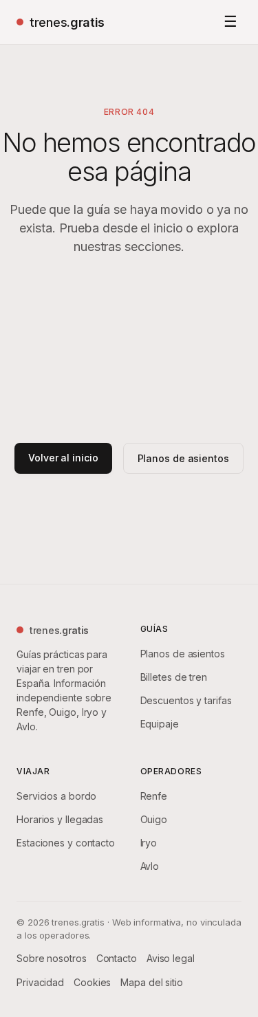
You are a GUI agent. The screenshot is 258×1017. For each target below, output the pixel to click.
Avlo (150, 866)
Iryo (149, 843)
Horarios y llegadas (60, 819)
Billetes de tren (173, 677)
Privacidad (40, 982)
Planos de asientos (183, 458)
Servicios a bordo (56, 796)
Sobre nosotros (52, 958)
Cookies (92, 982)
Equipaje (159, 724)
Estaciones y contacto (66, 843)
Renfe (154, 796)
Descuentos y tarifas (186, 700)
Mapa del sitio (151, 982)
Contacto (116, 958)
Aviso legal (171, 958)
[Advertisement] (129, 349)
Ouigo (154, 819)
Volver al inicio (63, 457)
